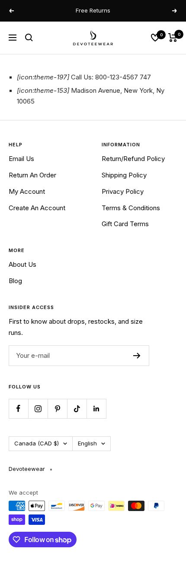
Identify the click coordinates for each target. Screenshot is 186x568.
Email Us (21, 159)
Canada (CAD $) (36, 443)
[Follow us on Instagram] (38, 408)
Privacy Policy (123, 191)
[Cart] (172, 37)
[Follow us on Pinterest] (57, 408)
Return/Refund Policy (133, 159)
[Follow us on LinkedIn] (96, 408)
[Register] (137, 356)
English (87, 443)
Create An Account (37, 208)
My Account (27, 191)
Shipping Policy (124, 175)
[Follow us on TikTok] (77, 408)
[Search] (29, 37)
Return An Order (32, 175)
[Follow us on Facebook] (18, 408)
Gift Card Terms (125, 224)
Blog (15, 281)
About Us (22, 264)
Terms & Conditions (131, 208)
